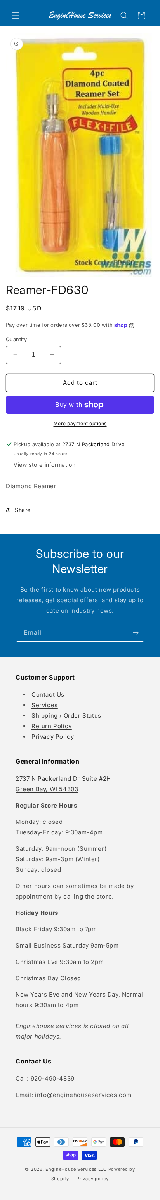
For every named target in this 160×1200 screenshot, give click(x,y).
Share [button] (23, 509)
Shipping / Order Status (66, 715)
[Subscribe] (135, 633)
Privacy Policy (52, 736)
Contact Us (47, 694)
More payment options (80, 423)
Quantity (16, 339)
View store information (44, 464)
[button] (15, 15)
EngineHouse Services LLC (76, 1169)
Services (44, 705)
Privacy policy (93, 1178)
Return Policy (51, 726)
